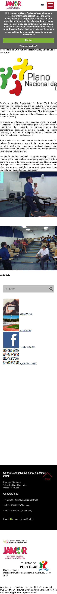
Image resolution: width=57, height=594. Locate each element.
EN (42, 4)
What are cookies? (28, 46)
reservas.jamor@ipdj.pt (23, 519)
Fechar (28, 40)
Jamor (6, 2)
